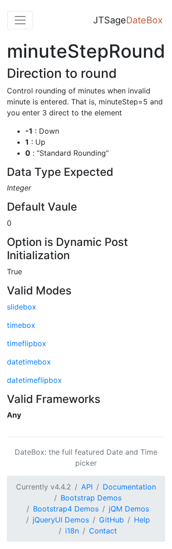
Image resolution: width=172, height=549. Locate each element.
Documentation (129, 486)
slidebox (21, 306)
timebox (21, 325)
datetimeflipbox (34, 380)
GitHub (111, 519)
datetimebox (29, 361)
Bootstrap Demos (91, 497)
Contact (103, 530)
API (87, 486)
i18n (72, 530)
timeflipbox (26, 343)
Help (142, 519)
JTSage (128, 20)
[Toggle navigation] (20, 20)
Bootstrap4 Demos (66, 508)
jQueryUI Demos (61, 519)
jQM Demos (129, 508)
